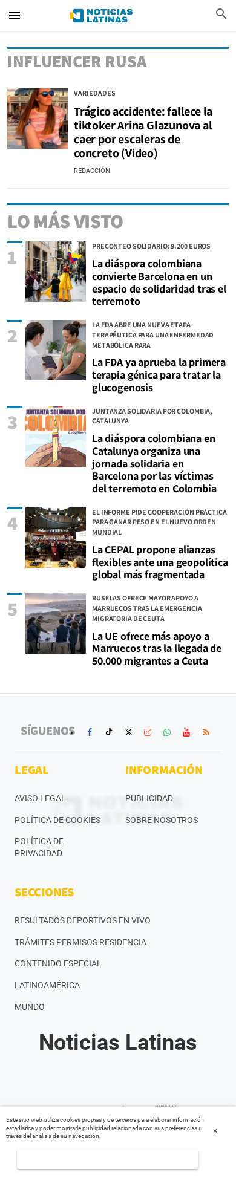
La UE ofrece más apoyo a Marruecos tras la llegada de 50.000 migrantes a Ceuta (156, 648)
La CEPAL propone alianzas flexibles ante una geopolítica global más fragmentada (160, 561)
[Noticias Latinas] (101, 15)
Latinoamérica (47, 985)
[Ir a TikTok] (109, 732)
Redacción (92, 171)
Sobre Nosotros (161, 820)
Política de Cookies (57, 820)
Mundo (30, 1007)
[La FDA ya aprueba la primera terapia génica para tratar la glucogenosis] (55, 350)
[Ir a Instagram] (147, 732)
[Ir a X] (128, 732)
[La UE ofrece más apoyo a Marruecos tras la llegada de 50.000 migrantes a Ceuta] (55, 623)
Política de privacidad (39, 847)
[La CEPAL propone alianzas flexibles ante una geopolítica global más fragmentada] (55, 537)
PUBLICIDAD (149, 798)
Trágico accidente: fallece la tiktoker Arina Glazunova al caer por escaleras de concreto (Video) (143, 132)
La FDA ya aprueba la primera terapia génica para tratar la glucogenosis (159, 374)
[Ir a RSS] (205, 732)
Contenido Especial (58, 963)
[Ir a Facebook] (89, 732)
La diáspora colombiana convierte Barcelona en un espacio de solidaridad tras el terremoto (159, 282)
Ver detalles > (108, 1159)
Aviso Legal (40, 798)
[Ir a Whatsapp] (167, 732)
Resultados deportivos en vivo (83, 920)
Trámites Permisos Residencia (80, 942)
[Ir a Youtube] (186, 732)
